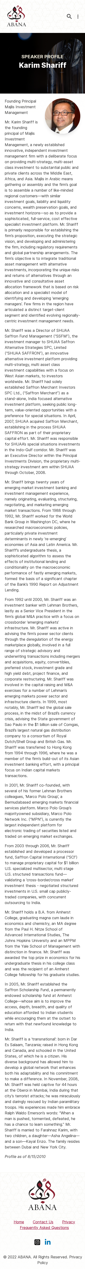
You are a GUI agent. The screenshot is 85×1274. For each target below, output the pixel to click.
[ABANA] (16, 16)
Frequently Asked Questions (44, 1227)
